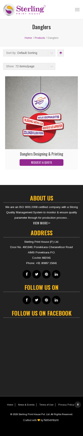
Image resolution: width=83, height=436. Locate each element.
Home (10, 404)
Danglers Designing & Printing (41, 154)
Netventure (51, 420)
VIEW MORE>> (41, 223)
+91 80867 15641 (46, 263)
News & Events (26, 404)
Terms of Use (46, 404)
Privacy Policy (66, 404)
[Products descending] (60, 53)
